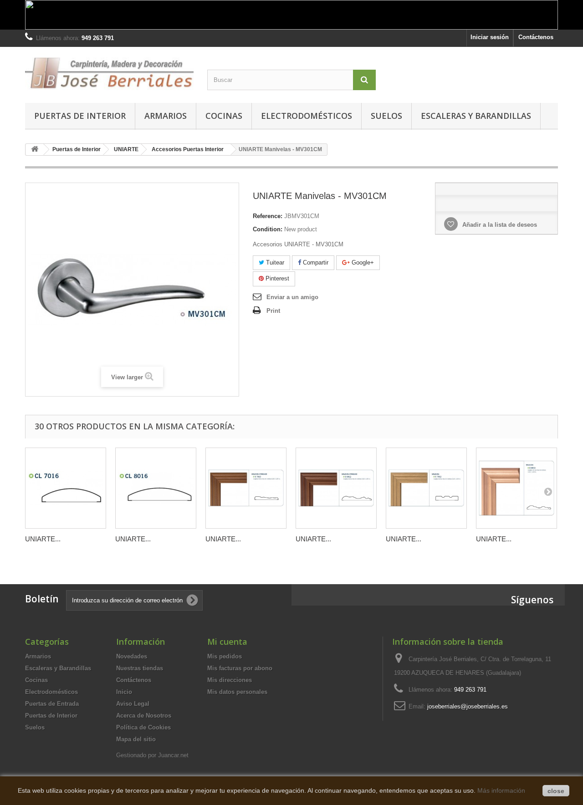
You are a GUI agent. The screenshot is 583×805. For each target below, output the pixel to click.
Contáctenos (535, 37)
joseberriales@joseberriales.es (467, 706)
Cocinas (223, 115)
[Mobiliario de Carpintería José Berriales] (109, 73)
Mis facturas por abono (239, 668)
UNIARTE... (43, 539)
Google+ (362, 262)
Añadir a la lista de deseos (498, 224)
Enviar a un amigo (292, 297)
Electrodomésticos (306, 115)
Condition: (267, 229)
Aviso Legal (132, 703)
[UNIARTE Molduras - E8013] (516, 488)
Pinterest (276, 278)
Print (273, 310)
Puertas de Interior (80, 115)
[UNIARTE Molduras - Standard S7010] (245, 488)
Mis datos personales (237, 691)
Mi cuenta (227, 641)
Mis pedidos (224, 656)
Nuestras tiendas (139, 668)
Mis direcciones (229, 680)
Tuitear (274, 262)
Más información (501, 790)
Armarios (165, 115)
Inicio (124, 691)
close (555, 791)
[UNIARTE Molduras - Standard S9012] (336, 488)
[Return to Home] (34, 149)
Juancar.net (173, 755)
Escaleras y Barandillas (476, 115)
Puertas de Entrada (52, 703)
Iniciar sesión (489, 37)
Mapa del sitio (136, 739)
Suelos (386, 115)
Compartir (314, 262)
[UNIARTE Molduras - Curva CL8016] (155, 488)
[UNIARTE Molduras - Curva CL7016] (65, 488)
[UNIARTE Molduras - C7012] (426, 488)
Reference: (267, 216)
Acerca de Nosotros (143, 715)
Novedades (131, 656)
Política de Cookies (143, 727)
